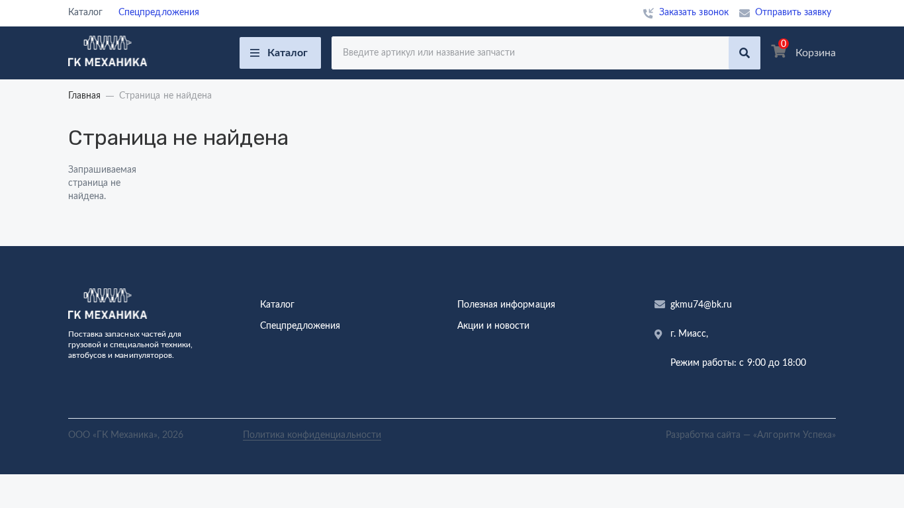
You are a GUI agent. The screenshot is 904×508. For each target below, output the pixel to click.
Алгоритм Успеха (794, 435)
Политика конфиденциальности (312, 435)
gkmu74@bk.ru (701, 305)
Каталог (287, 53)
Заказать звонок (694, 12)
